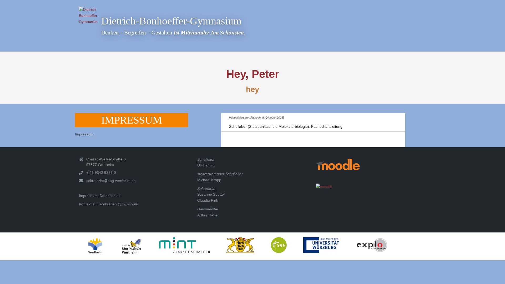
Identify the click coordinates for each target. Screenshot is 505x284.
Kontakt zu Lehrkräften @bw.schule (108, 204)
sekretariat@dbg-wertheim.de (111, 181)
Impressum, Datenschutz (99, 196)
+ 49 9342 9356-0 (101, 172)
